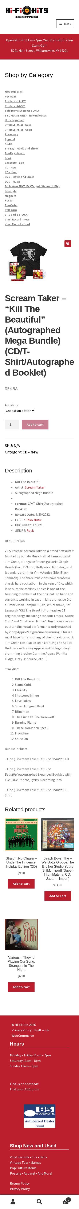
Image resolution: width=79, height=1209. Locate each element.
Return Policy (19, 1183)
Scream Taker (34, 487)
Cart (61, 1198)
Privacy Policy (20, 1189)
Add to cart (35, 424)
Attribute (12, 405)
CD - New (30, 451)
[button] (67, 243)
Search (39, 1202)
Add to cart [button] (21, 883)
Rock (30, 530)
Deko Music (33, 520)
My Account (13, 1202)
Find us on (24, 1084)
